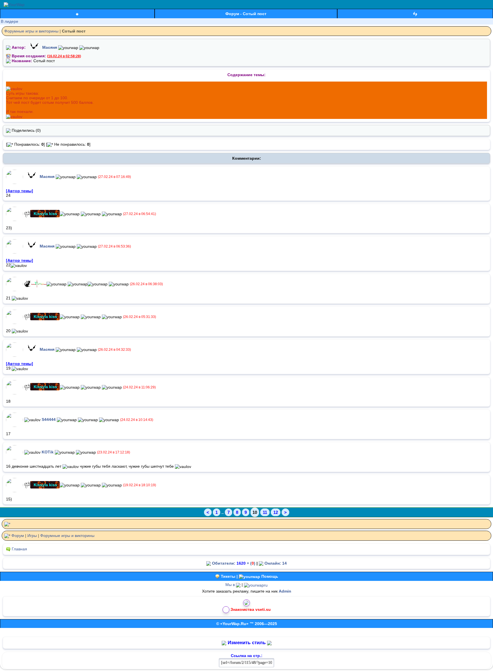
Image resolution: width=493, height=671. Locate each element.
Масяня (49, 47)
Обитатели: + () (233, 563)
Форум (17, 535)
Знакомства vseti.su (251, 609)
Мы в (230, 584)
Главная (19, 549)
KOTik (48, 451)
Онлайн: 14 (275, 563)
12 (275, 512)
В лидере (9, 21)
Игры (32, 535)
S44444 (49, 419)
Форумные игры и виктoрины (31, 31)
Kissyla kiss (45, 213)
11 (265, 512)
